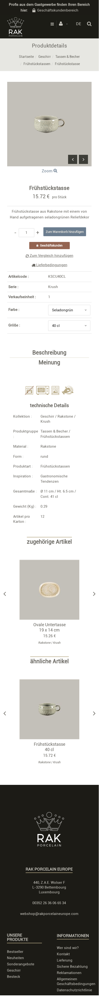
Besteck (13, 976)
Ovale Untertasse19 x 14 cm (49, 627)
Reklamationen (69, 973)
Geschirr (44, 57)
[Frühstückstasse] (49, 85)
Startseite (26, 57)
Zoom (47, 170)
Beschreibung (49, 352)
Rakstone (65, 416)
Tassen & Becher (67, 57)
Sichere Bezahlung (72, 966)
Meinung (49, 362)
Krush (53, 287)
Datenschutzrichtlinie (74, 990)
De (78, 23)
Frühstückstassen (36, 64)
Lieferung (64, 960)
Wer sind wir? (68, 948)
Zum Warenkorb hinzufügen (51, 590)
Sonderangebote (20, 964)
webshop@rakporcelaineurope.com (49, 914)
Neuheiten (15, 958)
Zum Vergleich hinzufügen (51, 255)
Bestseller (15, 952)
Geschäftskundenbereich (57, 10)
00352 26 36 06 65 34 (49, 903)
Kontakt (63, 954)
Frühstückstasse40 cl (49, 747)
